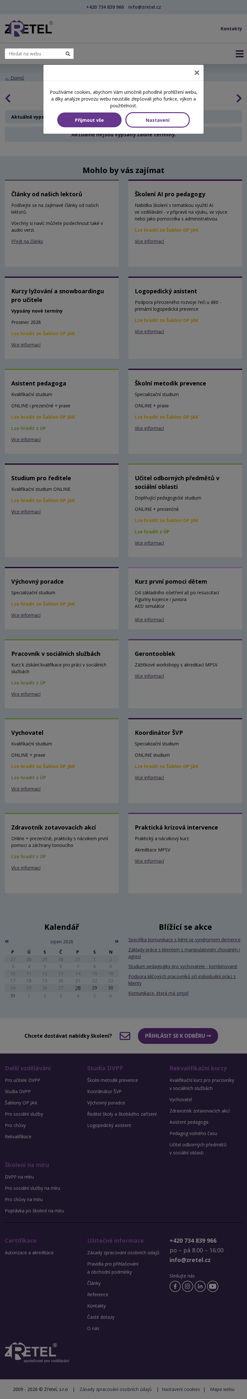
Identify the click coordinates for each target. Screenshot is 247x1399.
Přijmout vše (89, 120)
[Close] (197, 73)
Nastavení (157, 120)
